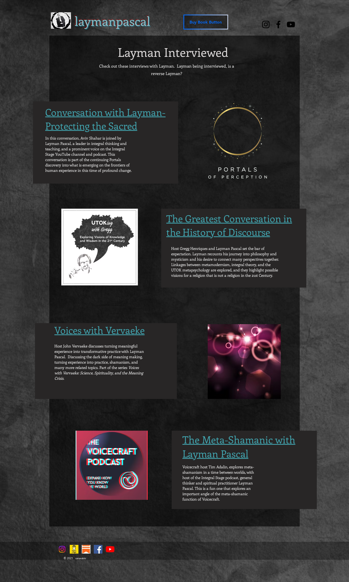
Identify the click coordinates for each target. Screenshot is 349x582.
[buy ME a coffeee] (74, 549)
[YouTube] (291, 24)
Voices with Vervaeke (99, 329)
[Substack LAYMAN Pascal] (86, 549)
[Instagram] (266, 24)
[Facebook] (278, 24)
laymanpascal (112, 21)
